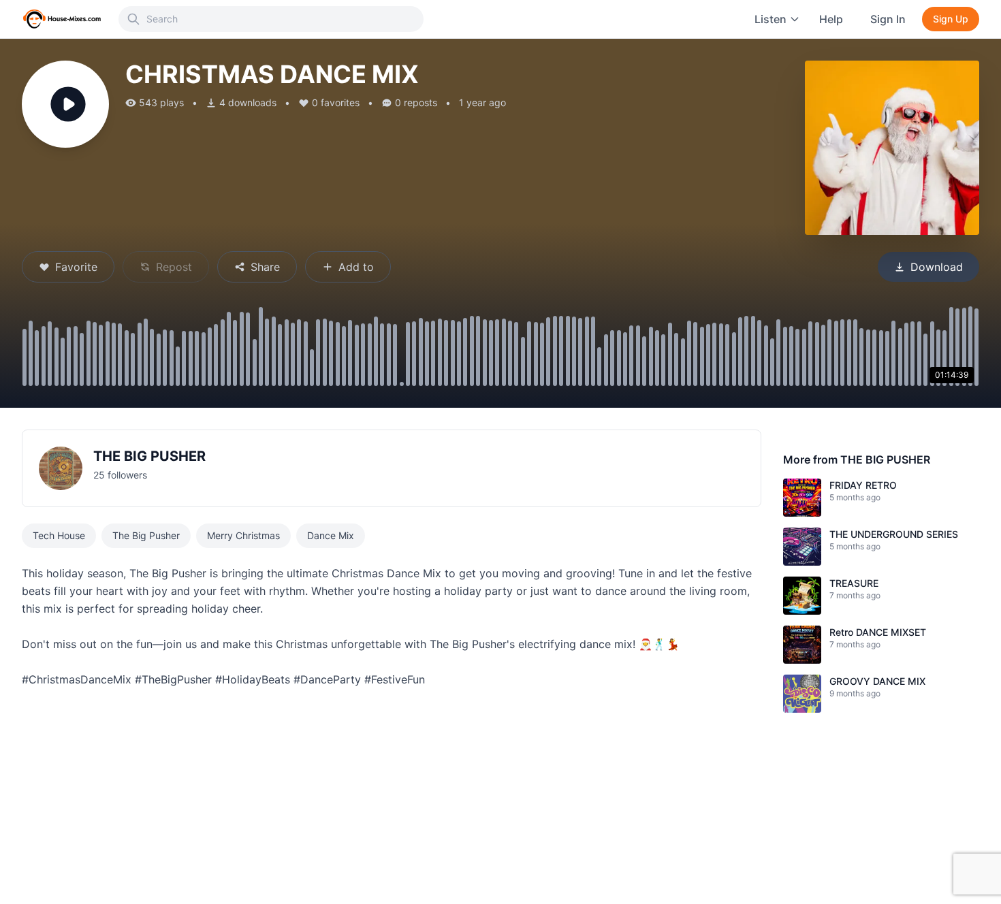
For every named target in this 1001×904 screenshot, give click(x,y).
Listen (770, 19)
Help (831, 19)
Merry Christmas (243, 535)
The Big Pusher (146, 535)
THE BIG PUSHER (149, 456)
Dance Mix (330, 535)
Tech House (59, 535)
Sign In (888, 19)
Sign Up (950, 19)
